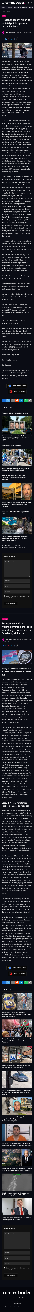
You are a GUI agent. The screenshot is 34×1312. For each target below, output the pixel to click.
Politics (31, 7)
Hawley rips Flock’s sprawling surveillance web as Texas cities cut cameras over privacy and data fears (16, 1092)
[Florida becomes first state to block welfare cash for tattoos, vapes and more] (17, 1054)
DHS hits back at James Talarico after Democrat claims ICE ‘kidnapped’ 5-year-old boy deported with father (17, 1014)
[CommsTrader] (15, 3)
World (3, 7)
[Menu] (3, 3)
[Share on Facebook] (3, 38)
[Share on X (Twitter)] (6, 38)
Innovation (23, 7)
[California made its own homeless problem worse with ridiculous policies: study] (17, 457)
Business (9, 7)
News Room (9, 32)
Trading (16, 7)
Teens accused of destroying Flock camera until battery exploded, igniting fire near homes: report (17, 438)
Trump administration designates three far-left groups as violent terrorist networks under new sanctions (17, 1041)
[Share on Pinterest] (8, 38)
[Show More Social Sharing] (17, 38)
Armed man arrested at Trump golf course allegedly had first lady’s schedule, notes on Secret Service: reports (15, 1119)
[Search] (31, 3)
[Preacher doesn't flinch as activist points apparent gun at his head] (17, 50)
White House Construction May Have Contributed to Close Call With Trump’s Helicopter (14, 477)
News (4, 15)
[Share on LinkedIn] (11, 38)
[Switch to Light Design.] (28, 3)
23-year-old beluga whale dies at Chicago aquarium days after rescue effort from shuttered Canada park (15, 538)
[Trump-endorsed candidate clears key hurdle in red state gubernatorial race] (17, 1206)
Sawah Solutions (17, 1303)
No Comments (27, 32)
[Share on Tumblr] (14, 38)
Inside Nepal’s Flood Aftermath (11, 445)
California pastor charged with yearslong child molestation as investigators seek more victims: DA (16, 504)
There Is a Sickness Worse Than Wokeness (15, 413)
